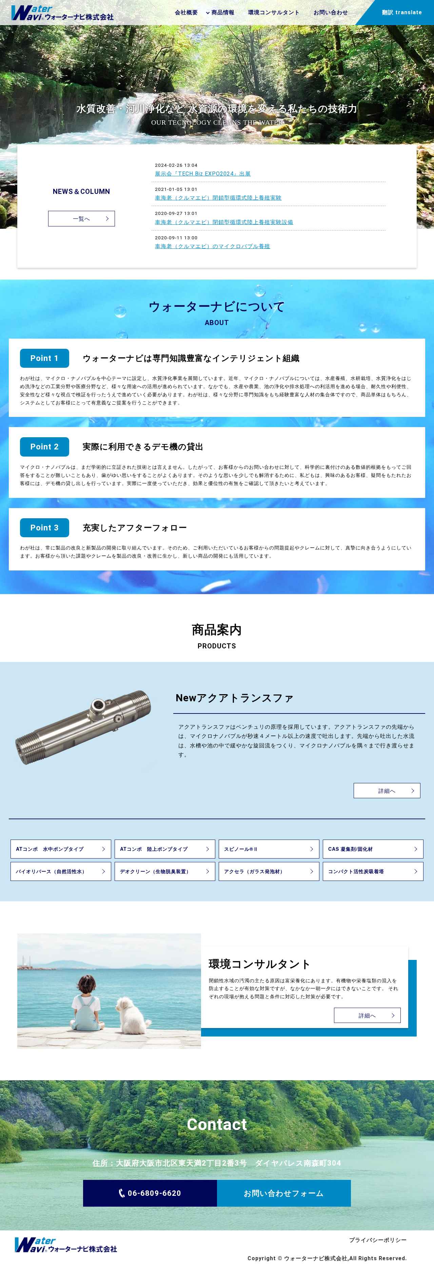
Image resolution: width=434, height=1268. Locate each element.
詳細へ (387, 790)
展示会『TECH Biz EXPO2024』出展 (203, 173)
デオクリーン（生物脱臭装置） (155, 871)
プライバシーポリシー (378, 1240)
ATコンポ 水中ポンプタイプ (50, 848)
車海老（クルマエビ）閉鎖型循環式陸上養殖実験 (218, 198)
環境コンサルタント (274, 12)
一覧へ (81, 218)
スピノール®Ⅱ (241, 848)
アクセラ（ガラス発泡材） (254, 871)
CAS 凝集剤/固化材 (350, 848)
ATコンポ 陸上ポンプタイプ (154, 848)
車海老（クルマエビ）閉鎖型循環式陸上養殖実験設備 (224, 222)
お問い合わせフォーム (284, 1193)
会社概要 (186, 12)
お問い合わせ (331, 12)
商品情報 (223, 12)
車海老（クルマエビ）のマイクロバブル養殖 (212, 246)
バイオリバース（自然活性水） (51, 871)
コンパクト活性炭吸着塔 (356, 871)
